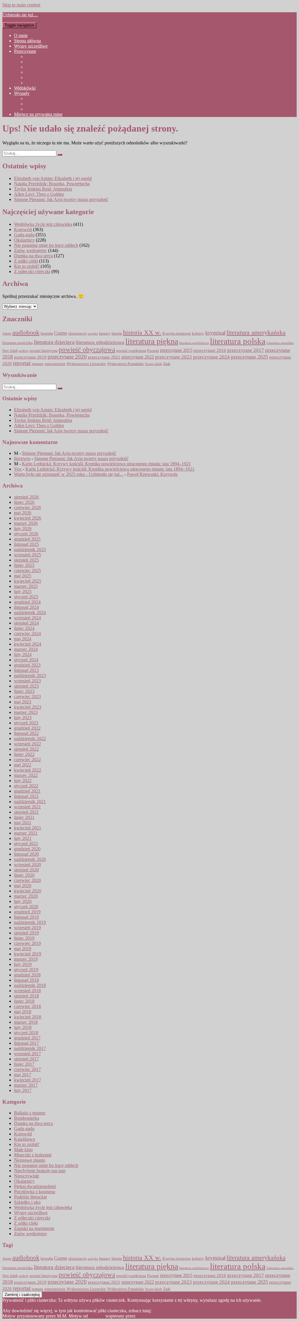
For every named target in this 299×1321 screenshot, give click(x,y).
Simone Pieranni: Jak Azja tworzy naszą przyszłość (61, 199)
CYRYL (34, 98)
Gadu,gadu (24, 234)
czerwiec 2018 (27, 1006)
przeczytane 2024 (211, 357)
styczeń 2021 (26, 843)
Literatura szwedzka (280, 343)
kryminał (215, 333)
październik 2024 (30, 612)
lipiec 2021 (24, 817)
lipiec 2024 (24, 628)
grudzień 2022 (27, 728)
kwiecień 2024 (27, 644)
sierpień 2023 (26, 686)
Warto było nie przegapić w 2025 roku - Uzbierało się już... (68, 474)
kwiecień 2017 (27, 1079)
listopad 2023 (26, 670)
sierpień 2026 (26, 496)
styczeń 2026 (26, 533)
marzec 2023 (26, 712)
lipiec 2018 (24, 1001)
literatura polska (237, 341)
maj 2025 (22, 575)
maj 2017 (22, 1074)
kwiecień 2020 (27, 890)
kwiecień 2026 (27, 518)
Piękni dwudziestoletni (35, 1186)
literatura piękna (151, 341)
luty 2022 (23, 780)
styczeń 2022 (26, 785)
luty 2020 (23, 901)
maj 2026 (22, 512)
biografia (47, 334)
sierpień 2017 (26, 1058)
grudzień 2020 (27, 848)
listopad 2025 (26, 544)
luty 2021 (23, 838)
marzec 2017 (26, 1085)
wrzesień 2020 (27, 864)
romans (37, 364)
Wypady (21, 93)
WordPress (147, 1315)
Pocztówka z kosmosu (34, 1191)
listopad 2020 (26, 854)
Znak (166, 364)
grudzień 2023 (27, 665)
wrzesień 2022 (27, 743)
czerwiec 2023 (27, 696)
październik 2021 (30, 801)
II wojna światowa (176, 333)
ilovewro (22, 458)
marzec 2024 (26, 649)
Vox (18, 468)
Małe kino (23, 1149)
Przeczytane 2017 (42, 66)
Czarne (60, 333)
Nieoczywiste (26, 1175)
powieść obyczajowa (87, 349)
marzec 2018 (26, 1022)
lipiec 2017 (24, 1064)
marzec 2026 (26, 523)
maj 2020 (22, 885)
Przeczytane (25, 51)
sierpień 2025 (26, 560)
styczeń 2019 (26, 969)
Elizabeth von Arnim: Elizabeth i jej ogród (53, 178)
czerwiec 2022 (27, 759)
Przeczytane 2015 (42, 56)
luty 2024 (23, 654)
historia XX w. (142, 332)
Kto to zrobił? (26, 266)
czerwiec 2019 (27, 943)
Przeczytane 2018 (42, 72)
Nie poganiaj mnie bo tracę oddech (46, 245)
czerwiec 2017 (27, 1069)
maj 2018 (22, 1011)
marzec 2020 (26, 896)
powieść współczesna (131, 351)
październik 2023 (30, 675)
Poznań (153, 350)
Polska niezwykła (42, 103)
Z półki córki (26, 260)
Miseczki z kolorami (32, 1154)
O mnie (21, 35)
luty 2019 (23, 964)
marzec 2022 (26, 775)
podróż (23, 350)
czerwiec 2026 (27, 507)
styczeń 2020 (26, 906)
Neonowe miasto (29, 1160)
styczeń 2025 (26, 596)
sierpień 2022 (26, 749)
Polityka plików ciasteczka (177, 1310)
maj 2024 (22, 638)
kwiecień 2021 (27, 827)
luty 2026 (23, 528)
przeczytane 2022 (137, 357)
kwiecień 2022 (27, 770)
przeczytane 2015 (176, 350)
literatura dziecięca (54, 342)
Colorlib (96, 1315)
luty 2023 (23, 717)
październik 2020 (30, 859)
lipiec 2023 (24, 691)
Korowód (23, 229)
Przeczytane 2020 (42, 82)
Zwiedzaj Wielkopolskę (47, 108)
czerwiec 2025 (27, 570)
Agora (6, 334)
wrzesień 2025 (27, 554)
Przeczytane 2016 (42, 61)
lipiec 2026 (24, 502)
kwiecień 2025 (27, 581)
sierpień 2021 (26, 812)
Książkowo (24, 1139)
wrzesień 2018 (27, 990)
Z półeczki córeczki (32, 271)
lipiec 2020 (24, 875)
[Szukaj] (60, 154)
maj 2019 (22, 948)
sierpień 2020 (26, 869)
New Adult (10, 351)
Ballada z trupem (29, 1112)
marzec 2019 (26, 959)
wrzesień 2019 (27, 927)
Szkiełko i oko (27, 1202)
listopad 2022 (26, 733)
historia (117, 333)
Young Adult (153, 364)
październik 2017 (30, 1048)
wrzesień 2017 (27, 1053)
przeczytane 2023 (173, 357)
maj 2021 (22, 822)
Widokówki (25, 87)
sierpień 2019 (26, 932)
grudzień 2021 (27, 791)
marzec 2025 (26, 586)
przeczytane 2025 (249, 357)
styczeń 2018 (26, 1032)
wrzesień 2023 (27, 680)
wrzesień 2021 (27, 806)
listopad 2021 (26, 796)
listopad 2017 (26, 1043)
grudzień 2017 (27, 1037)
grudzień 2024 (27, 602)
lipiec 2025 (24, 565)
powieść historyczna (43, 351)
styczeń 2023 (26, 722)
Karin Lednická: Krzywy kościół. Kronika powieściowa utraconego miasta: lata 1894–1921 (106, 463)
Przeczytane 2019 (42, 77)
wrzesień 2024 (27, 617)
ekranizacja (77, 333)
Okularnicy (24, 239)
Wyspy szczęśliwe (31, 45)
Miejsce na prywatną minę (38, 114)
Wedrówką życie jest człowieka (43, 224)
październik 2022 (30, 738)
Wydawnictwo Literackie (86, 363)
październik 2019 (30, 922)
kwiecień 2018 (27, 1016)
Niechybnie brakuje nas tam (39, 1170)
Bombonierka (26, 1118)
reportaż (22, 363)
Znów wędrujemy (30, 250)
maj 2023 (22, 701)
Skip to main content (21, 4)
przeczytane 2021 (104, 357)
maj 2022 (22, 764)
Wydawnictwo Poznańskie (125, 364)
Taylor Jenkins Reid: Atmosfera (43, 188)
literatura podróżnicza (194, 343)
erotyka (93, 333)
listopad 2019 (26, 917)
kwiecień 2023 (27, 707)
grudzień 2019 (27, 911)
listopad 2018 (26, 980)
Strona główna (27, 40)
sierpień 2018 (26, 995)
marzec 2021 (26, 833)
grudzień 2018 (27, 974)
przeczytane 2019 (30, 356)
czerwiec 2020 (27, 880)
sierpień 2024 (26, 623)
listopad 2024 (26, 607)
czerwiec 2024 (27, 633)
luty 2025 (23, 591)
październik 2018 (30, 985)
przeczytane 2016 (210, 350)
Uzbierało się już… (20, 14)
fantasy (104, 333)
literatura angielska (17, 343)
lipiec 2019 (24, 938)
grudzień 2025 (27, 539)
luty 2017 (23, 1090)
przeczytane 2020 (67, 357)
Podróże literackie (30, 1196)
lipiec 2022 (24, 754)
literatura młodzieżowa (100, 342)
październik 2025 (30, 549)
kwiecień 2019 (27, 953)
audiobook (25, 332)
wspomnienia (54, 363)
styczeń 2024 (26, 659)
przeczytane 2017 (245, 350)
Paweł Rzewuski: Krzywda (152, 474)
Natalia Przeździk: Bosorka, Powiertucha (52, 183)
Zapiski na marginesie (34, 1228)
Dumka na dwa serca (33, 255)
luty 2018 (23, 1027)
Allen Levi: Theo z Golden (39, 194)
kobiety (198, 333)
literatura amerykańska (256, 332)
